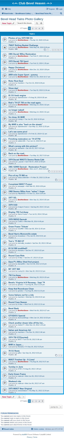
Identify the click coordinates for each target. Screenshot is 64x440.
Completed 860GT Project (20, 184)
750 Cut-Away (14, 275)
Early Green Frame (17, 374)
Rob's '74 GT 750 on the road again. (24, 103)
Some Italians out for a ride (21, 295)
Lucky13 (21, 271)
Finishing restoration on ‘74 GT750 (24, 139)
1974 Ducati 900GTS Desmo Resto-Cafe (26, 160)
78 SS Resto (14, 351)
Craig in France (23, 207)
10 (58, 50)
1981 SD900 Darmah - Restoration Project (27, 167)
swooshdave (22, 390)
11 (61, 50)
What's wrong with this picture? (23, 146)
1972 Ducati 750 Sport (18, 61)
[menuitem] (8, 9)
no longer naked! (16, 110)
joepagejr (21, 186)
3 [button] (35, 28)
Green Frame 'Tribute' (18, 227)
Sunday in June (15, 367)
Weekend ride (14, 381)
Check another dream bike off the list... (26, 323)
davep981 (21, 264)
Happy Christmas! (16, 67)
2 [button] (32, 28)
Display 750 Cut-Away (18, 212)
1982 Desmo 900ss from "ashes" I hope (26, 191)
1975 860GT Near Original (20, 388)
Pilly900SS (21, 193)
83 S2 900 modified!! (17, 248)
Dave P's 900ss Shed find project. (23, 262)
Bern (19, 339)
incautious (21, 236)
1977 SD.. (12, 198)
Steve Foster (22, 214)
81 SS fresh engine (17, 95)
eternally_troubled (24, 243)
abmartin (21, 148)
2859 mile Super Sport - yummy (23, 75)
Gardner (21, 83)
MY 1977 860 (14, 269)
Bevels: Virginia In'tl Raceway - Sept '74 (26, 282)
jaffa (19, 353)
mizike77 (21, 325)
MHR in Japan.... (16, 345)
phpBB (24, 434)
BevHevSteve (23, 40)
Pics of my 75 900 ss (17, 175)
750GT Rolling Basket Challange (23, 45)
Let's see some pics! (17, 132)
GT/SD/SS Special (16, 316)
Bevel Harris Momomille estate (22, 234)
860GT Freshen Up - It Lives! (21, 360)
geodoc (20, 284)
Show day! (13, 88)
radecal (20, 376)
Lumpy (20, 119)
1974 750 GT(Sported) (18, 337)
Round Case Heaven (17, 302)
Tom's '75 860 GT (16, 241)
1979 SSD (12, 205)
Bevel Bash (13, 308)
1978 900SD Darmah (17, 219)
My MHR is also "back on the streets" (25, 124)
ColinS (20, 221)
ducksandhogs (23, 318)
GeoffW (20, 229)
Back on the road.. (16, 153)
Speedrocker (22, 97)
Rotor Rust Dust (15, 81)
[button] (42, 28)
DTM (19, 369)
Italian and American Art (19, 330)
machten (21, 297)
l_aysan (21, 162)
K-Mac (20, 258)
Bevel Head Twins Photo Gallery (22, 19)
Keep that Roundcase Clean (21, 289)
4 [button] (39, 28)
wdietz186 (21, 141)
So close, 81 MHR (16, 117)
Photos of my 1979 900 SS (20, 38)
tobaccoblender (23, 177)
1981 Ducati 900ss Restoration (22, 54)
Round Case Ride (16, 256)
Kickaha (21, 250)
